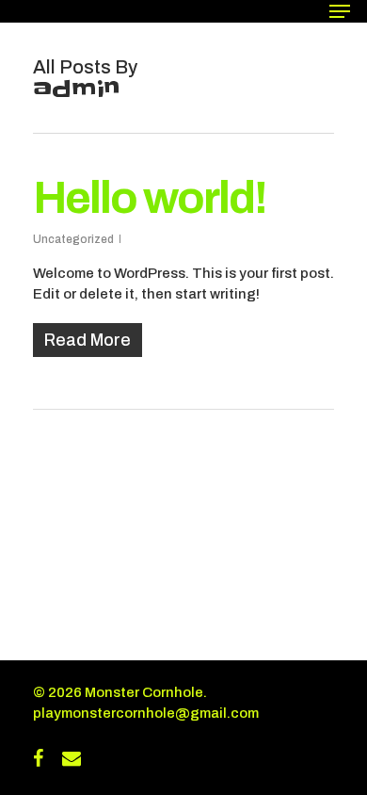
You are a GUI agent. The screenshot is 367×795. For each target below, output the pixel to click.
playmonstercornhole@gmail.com (146, 713)
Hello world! (149, 197)
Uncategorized (73, 239)
